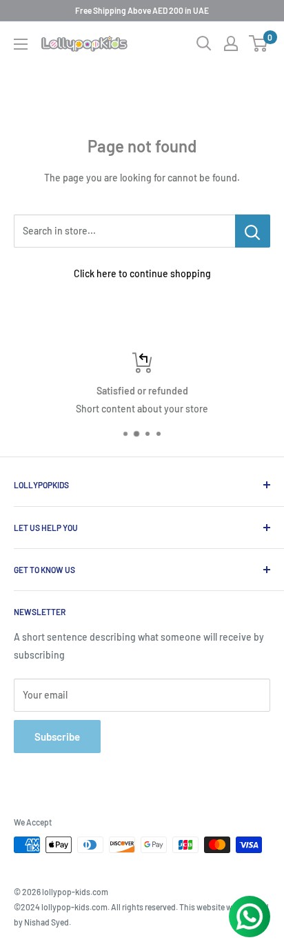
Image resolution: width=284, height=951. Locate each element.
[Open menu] (21, 44)
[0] (258, 43)
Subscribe (57, 736)
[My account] (231, 43)
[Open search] (204, 43)
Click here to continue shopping (142, 273)
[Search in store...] (252, 231)
